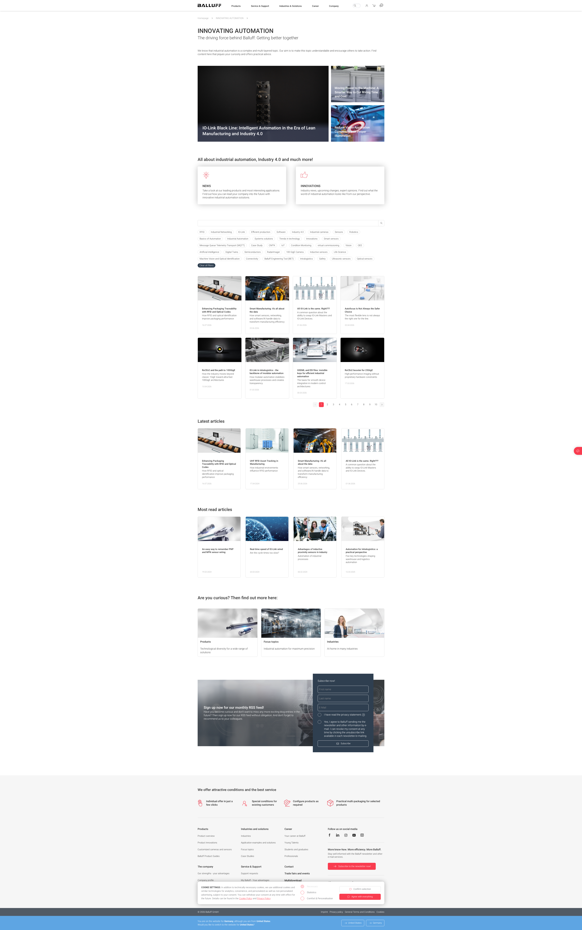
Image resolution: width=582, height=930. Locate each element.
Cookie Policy (245, 898)
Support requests (249, 873)
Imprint (324, 912)
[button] (236, 6)
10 (376, 404)
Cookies (380, 912)
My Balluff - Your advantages (255, 880)
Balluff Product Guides (209, 856)
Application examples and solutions (258, 842)
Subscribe (346, 743)
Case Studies (247, 856)
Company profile (206, 880)
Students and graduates (296, 849)
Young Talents (291, 842)
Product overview (206, 836)
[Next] (382, 404)
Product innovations (207, 842)
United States (355, 923)
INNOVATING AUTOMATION (230, 18)
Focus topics (247, 849)
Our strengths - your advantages (213, 873)
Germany (377, 923)
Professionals (291, 856)
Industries (246, 836)
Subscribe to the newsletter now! (354, 866)
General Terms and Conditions (360, 912)
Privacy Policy (263, 898)
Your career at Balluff (294, 836)
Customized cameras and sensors (215, 849)
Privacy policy (336, 912)
